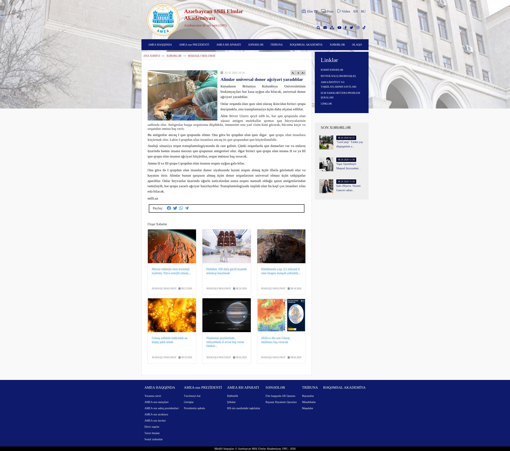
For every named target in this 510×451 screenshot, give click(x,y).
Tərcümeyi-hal (192, 395)
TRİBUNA (276, 44)
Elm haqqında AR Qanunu (280, 395)
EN (355, 11)
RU (363, 11)
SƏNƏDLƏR (255, 44)
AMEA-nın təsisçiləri (156, 402)
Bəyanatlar (308, 395)
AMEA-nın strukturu (156, 414)
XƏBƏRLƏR (337, 44)
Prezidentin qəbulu (194, 408)
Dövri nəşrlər (151, 426)
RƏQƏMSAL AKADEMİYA (306, 44)
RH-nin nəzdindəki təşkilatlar (243, 408)
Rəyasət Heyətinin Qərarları (281, 402)
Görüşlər (189, 402)
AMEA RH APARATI (228, 44)
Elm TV (312, 11)
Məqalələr (307, 408)
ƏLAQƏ (357, 44)
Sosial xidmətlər (153, 439)
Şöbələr (231, 402)
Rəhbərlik (232, 395)
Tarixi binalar (152, 433)
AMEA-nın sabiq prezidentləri (161, 408)
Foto (330, 11)
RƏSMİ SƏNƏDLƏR (332, 69)
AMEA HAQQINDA (160, 44)
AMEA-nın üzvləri (155, 420)
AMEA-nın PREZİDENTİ (194, 44)
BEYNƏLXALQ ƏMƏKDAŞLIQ (338, 75)
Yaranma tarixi (152, 395)
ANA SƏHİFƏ (151, 55)
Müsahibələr (309, 402)
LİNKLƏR (326, 103)
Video (346, 11)
